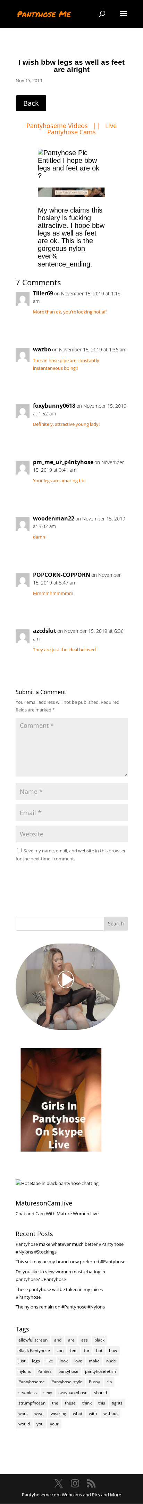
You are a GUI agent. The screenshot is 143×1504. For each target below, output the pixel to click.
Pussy (94, 1382)
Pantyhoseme (31, 1382)
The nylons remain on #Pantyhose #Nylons (60, 1307)
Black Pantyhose (34, 1350)
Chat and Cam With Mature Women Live (57, 1213)
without (110, 1413)
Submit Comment (91, 875)
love (78, 1361)
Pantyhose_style (66, 1382)
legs (36, 1361)
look (64, 1361)
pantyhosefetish (100, 1371)
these (70, 1403)
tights (117, 1403)
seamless (27, 1392)
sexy (47, 1392)
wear (39, 1413)
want (23, 1413)
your (54, 1424)
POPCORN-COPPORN (61, 575)
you (39, 1424)
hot (99, 1350)
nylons (24, 1371)
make (94, 1361)
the (55, 1403)
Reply (115, 325)
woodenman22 (53, 518)
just (21, 1361)
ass (84, 1340)
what (77, 1413)
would (24, 1424)
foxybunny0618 (54, 405)
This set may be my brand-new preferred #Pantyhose (70, 1261)
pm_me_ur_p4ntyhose (63, 462)
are (71, 1340)
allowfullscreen (33, 1340)
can (60, 1350)
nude (111, 1361)
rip (109, 1382)
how (113, 1350)
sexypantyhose (73, 1392)
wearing (58, 1413)
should (100, 1392)
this (101, 1403)
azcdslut (44, 631)
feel (73, 1350)
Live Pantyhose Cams (82, 128)
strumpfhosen (31, 1403)
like (50, 1361)
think (87, 1403)
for (87, 1350)
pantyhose (68, 1371)
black (99, 1340)
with (93, 1413)
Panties (44, 1371)
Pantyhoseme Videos (58, 125)
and (57, 1340)
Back (31, 103)
